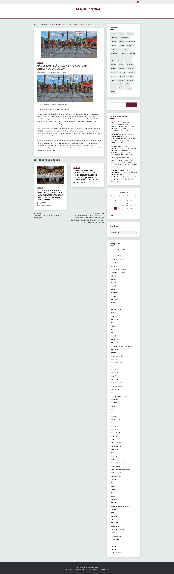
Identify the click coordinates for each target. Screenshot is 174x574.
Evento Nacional (116, 383)
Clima (113, 326)
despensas (114, 53)
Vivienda (114, 549)
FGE (112, 393)
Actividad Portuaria (117, 256)
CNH (113, 329)
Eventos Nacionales (117, 386)
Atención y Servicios (118, 272)
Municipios (114, 449)
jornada (121, 65)
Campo (113, 296)
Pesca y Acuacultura (118, 463)
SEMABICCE (115, 513)
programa (122, 76)
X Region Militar (116, 553)
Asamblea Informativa (118, 269)
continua (121, 45)
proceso (113, 76)
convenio (130, 45)
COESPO (114, 336)
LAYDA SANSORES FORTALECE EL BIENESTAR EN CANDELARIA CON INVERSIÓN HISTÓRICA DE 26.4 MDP (124, 162)
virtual (113, 92)
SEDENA (114, 499)
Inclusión (114, 416)
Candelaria (114, 299)
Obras (113, 453)
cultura (119, 49)
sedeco (113, 84)
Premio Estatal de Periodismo (120, 469)
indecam (113, 65)
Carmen (113, 41)
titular (121, 88)
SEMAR (114, 519)
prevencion (131, 72)
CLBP (113, 323)
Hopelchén (114, 403)
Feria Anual (115, 389)
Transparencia (116, 536)
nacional (130, 68)
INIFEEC (114, 423)
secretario (130, 80)
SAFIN (113, 479)
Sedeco (113, 496)
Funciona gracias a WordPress (75, 569)
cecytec (121, 41)
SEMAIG (114, 516)
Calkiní (113, 286)
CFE (112, 316)
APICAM (114, 266)
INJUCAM (114, 426)
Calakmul (114, 279)
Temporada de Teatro (118, 529)
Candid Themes (104, 569)
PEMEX (113, 459)
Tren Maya (114, 543)
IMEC (113, 409)
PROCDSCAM (116, 473)
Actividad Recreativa (118, 259)
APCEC (113, 263)
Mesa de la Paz (116, 446)
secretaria (120, 80)
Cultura (113, 353)
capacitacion (124, 38)
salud (112, 80)
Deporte (114, 359)
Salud (113, 483)
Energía (113, 376)
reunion (131, 76)
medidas (113, 68)
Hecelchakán (115, 399)
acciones (113, 34)
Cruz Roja (114, 349)
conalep (113, 45)
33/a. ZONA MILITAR (118, 249)
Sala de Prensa (87, 9)
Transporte (115, 539)
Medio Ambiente (116, 443)
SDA (112, 486)
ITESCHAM (115, 436)
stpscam (113, 88)
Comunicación (115, 339)
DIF (112, 366)
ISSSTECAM (115, 433)
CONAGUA (115, 343)
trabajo (128, 88)
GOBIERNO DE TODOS (119, 396)
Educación (114, 373)
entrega (132, 53)
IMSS (113, 413)
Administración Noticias (59, 72)
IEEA (113, 406)
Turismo (113, 546)
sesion (127, 84)
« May (111, 215)
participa (113, 72)
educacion (124, 53)
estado (130, 57)
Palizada (114, 456)
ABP (112, 253)
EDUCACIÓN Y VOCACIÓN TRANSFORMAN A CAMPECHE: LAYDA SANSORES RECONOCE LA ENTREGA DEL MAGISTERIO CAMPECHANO (50, 195)
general (128, 61)
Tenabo (113, 533)
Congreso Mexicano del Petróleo (121, 346)
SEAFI (113, 489)
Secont (113, 493)
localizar (129, 65)
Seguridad (114, 509)
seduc (120, 84)
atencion (129, 34)
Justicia (113, 439)
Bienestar (114, 276)
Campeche (40, 62)
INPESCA (114, 429)
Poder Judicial (115, 466)
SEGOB (113, 503)
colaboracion (131, 41)
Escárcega (114, 379)
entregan (113, 57)
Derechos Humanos (117, 363)
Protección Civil (116, 476)
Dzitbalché (114, 369)
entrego (122, 57)
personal (122, 72)
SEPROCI (114, 523)
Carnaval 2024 (116, 309)
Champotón (115, 319)
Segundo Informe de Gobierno (121, 506)
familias (120, 61)
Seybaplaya (115, 526)
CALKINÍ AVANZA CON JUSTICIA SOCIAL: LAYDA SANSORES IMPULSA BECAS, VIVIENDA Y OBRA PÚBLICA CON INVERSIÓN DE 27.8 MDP (86, 175)
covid (112, 49)
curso (126, 49)
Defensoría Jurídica (117, 356)
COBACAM (115, 333)
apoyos (121, 34)
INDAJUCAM (115, 419)
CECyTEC (114, 313)
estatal (113, 61)
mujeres (121, 68)
